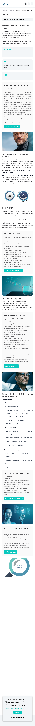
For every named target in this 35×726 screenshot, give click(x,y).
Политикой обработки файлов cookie (14, 708)
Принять (17, 712)
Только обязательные (17, 717)
